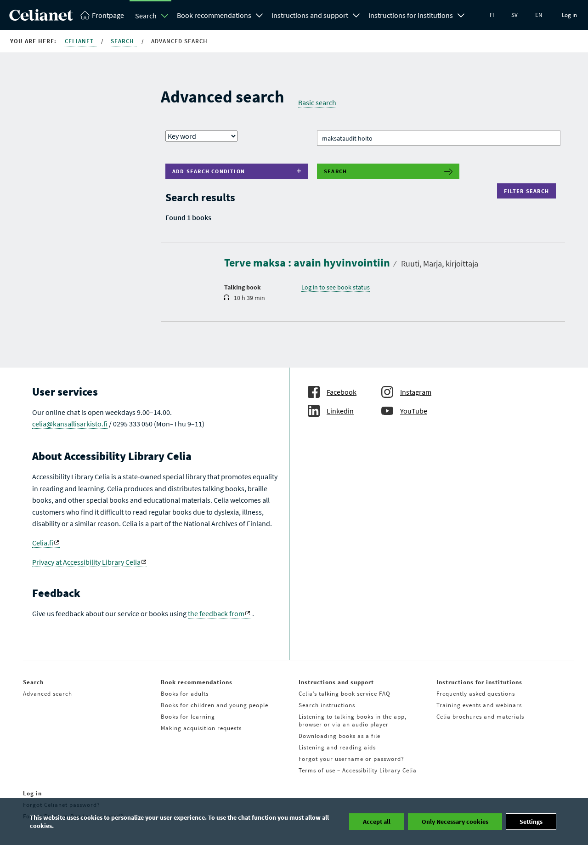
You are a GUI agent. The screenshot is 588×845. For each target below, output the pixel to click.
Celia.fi (42, 542)
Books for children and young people (214, 705)
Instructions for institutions (410, 15)
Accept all (376, 821)
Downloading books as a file (339, 736)
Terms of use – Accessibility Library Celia (358, 770)
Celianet (80, 41)
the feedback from (216, 613)
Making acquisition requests (201, 728)
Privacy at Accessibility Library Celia (86, 562)
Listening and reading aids (337, 747)
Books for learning (188, 716)
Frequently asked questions (475, 694)
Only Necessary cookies (455, 821)
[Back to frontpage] (41, 18)
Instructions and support (309, 15)
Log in (569, 15)
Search (146, 15)
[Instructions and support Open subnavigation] (356, 14)
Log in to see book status (335, 287)
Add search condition (208, 171)
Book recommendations (214, 15)
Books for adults (185, 694)
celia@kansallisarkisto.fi (69, 423)
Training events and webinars (479, 705)
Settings (531, 821)
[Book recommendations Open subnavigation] (259, 14)
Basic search (317, 102)
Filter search (528, 190)
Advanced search (47, 694)
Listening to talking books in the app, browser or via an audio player (353, 720)
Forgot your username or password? (351, 759)
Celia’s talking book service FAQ (344, 694)
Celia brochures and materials (480, 716)
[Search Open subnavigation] (164, 15)
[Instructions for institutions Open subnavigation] (461, 14)
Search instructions (327, 705)
